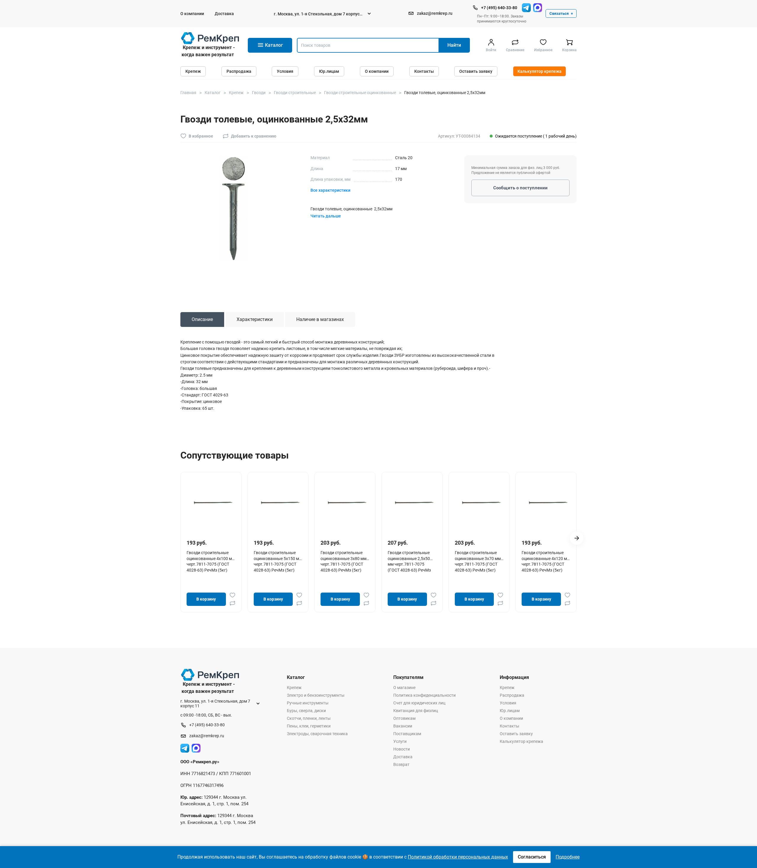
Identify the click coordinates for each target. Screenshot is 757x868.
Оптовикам (404, 718)
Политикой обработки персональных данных (458, 857)
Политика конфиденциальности (424, 695)
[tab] (202, 319)
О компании (192, 13)
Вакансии (402, 726)
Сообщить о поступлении (520, 188)
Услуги (400, 741)
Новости (401, 749)
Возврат (401, 764)
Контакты (424, 71)
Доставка (224, 13)
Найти (454, 45)
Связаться (559, 13)
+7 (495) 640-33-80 (499, 7)
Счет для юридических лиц (419, 703)
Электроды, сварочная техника (317, 733)
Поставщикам (407, 733)
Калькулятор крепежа (539, 71)
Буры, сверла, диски (306, 710)
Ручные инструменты (308, 703)
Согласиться (532, 857)
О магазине (404, 687)
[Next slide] (576, 538)
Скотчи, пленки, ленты (309, 718)
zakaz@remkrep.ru (434, 13)
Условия (285, 71)
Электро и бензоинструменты (315, 695)
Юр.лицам (329, 71)
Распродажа (239, 71)
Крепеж (193, 71)
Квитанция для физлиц (415, 710)
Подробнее (568, 857)
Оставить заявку (475, 71)
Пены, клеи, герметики (309, 726)
